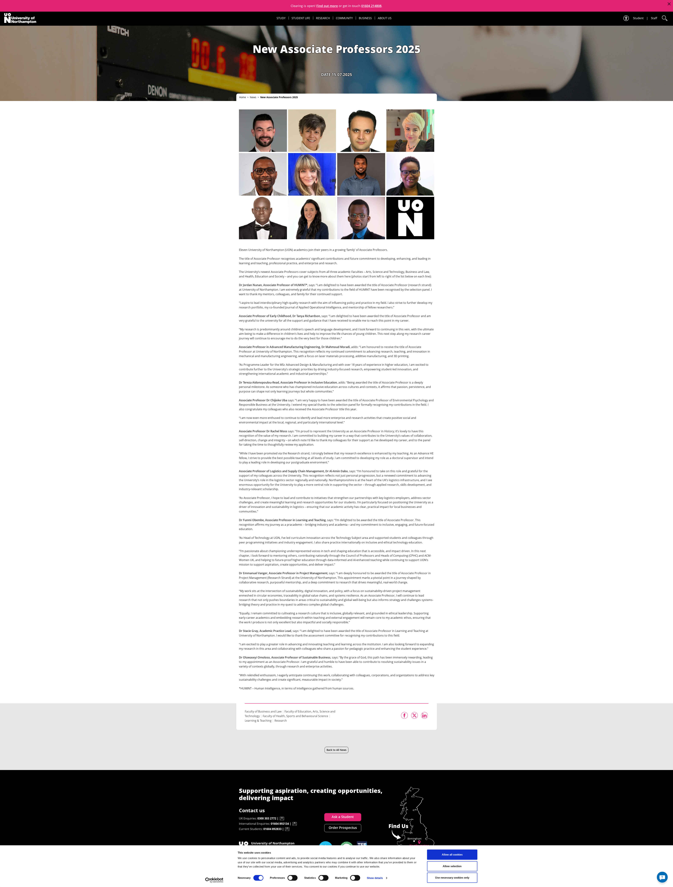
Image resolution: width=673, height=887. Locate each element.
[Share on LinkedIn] (424, 715)
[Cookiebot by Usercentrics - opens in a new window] (214, 880)
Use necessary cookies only (452, 877)
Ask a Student (343, 817)
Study (281, 18)
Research (323, 18)
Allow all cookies (452, 854)
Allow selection (452, 866)
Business (365, 18)
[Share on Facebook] (404, 715)
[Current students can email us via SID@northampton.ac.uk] (287, 829)
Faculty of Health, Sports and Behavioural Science (295, 716)
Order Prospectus (343, 827)
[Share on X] (414, 715)
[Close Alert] (669, 4)
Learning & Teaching (258, 721)
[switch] (292, 878)
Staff (654, 18)
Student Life (301, 18)
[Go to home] (20, 18)
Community (344, 18)
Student (638, 18)
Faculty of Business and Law (263, 711)
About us (384, 18)
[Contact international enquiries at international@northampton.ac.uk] (294, 823)
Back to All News (336, 750)
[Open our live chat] (662, 877)
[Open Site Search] (664, 18)
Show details (375, 877)
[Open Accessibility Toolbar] (625, 18)
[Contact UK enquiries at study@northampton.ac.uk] (282, 818)
